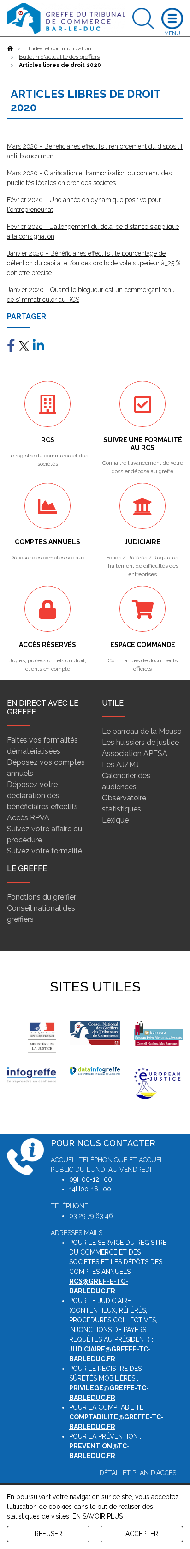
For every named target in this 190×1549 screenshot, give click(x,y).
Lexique (115, 820)
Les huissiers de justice (140, 742)
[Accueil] (10, 48)
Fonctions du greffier (41, 897)
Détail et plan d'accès (138, 1473)
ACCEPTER (141, 1533)
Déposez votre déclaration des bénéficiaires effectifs (42, 795)
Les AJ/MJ (120, 764)
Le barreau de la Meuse (141, 731)
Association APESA (134, 753)
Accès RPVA (28, 817)
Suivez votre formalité (44, 851)
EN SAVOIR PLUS (97, 1516)
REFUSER (48, 1533)
